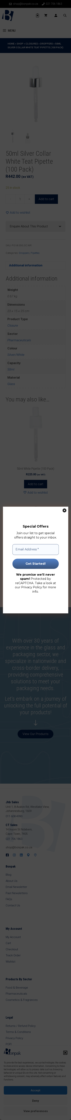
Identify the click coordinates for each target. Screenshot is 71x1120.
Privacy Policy (31, 587)
